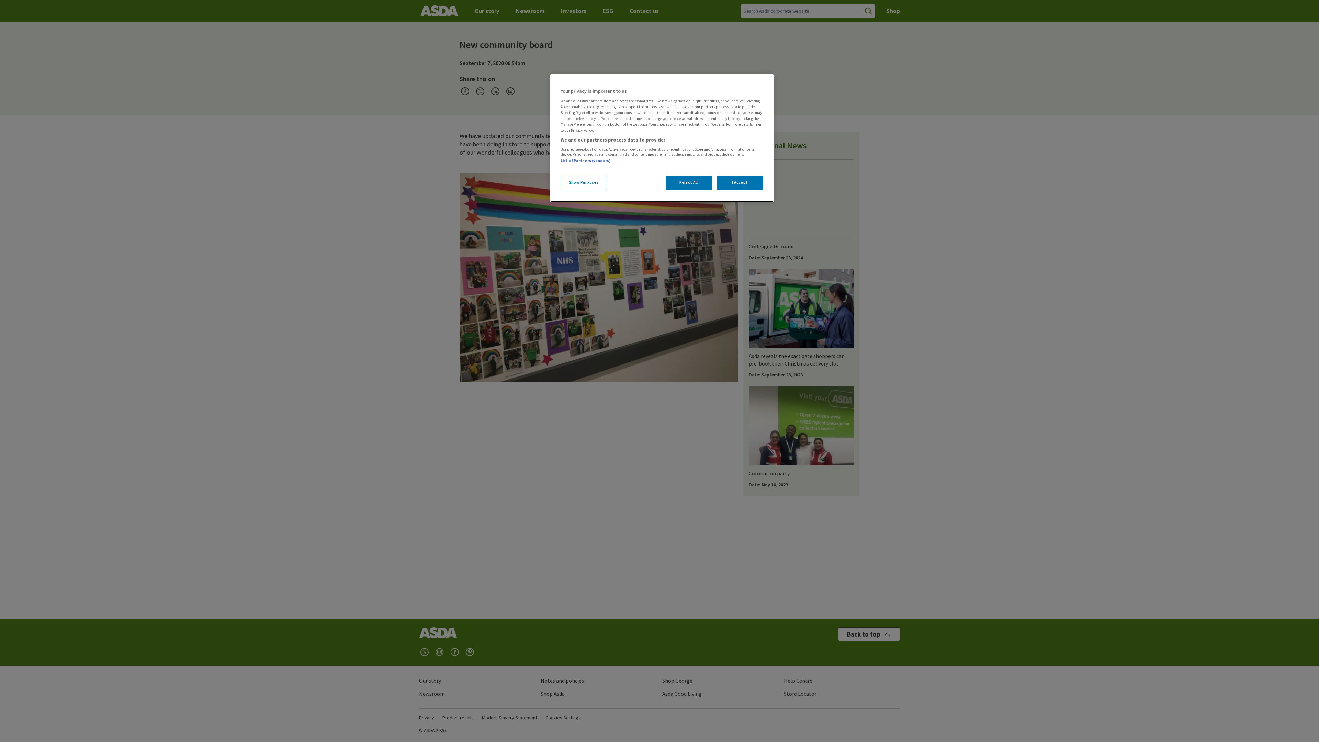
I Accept (740, 182)
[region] (662, 138)
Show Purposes (584, 182)
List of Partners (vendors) (586, 160)
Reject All (688, 182)
